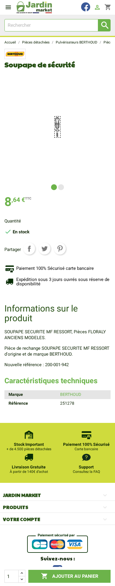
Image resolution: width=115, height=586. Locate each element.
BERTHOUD (70, 394)
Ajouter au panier (69, 576)
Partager (29, 249)
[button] (54, 187)
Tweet (44, 249)
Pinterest (60, 249)
